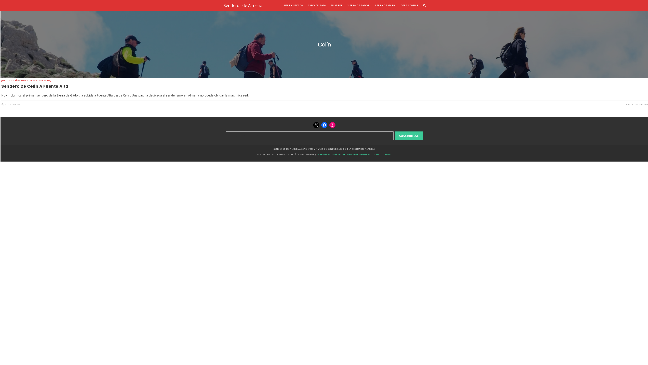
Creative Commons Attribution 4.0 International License (354, 154)
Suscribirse (409, 136)
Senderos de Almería (243, 5)
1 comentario (12, 104)
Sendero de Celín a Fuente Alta (35, 86)
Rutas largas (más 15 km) (36, 80)
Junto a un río (10, 80)
